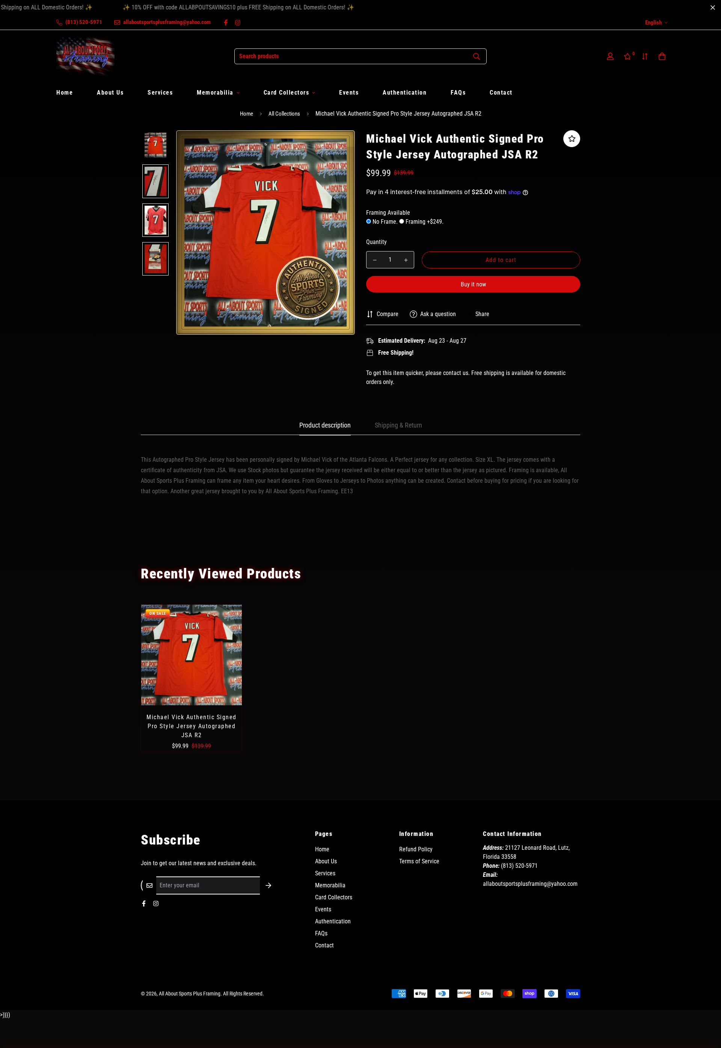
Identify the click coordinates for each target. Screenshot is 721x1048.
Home (64, 92)
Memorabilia (215, 92)
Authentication (405, 92)
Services (160, 92)
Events (349, 92)
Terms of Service (419, 861)
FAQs (458, 92)
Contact (501, 92)
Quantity (376, 241)
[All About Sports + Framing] (85, 56)
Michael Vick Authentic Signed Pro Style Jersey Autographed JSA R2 (191, 726)
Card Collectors (286, 92)
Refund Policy (416, 849)
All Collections (284, 113)
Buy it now (473, 284)
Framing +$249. (423, 221)
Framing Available (388, 212)
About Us (110, 92)
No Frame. (385, 221)
